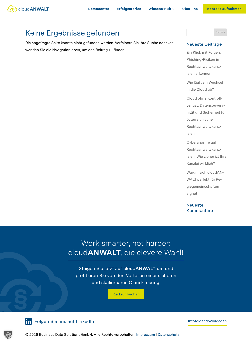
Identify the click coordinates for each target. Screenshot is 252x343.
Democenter (98, 9)
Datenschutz (168, 334)
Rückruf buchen (126, 294)
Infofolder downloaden (207, 321)
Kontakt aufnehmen (224, 9)
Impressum (145, 334)
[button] (8, 335)
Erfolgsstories (129, 9)
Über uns (190, 9)
